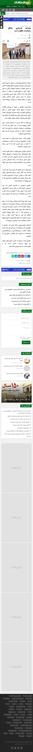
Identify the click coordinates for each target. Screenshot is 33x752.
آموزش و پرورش (28, 696)
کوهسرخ (22, 736)
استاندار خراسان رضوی (18, 698)
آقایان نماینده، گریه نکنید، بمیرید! (22, 304)
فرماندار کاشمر (28, 722)
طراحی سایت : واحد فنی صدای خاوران (23, 744)
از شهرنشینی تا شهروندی (23, 428)
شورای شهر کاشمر (28, 720)
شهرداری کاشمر (20, 717)
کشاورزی (30, 736)
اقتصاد (30, 701)
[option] (16, 392)
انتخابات (23, 701)
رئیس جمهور (12, 712)
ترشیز (8, 704)
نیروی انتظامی (13, 731)
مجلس (9, 722)
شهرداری (30, 717)
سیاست (23, 714)
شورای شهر (11, 717)
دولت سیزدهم (22, 712)
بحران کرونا (29, 704)
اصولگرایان (6, 698)
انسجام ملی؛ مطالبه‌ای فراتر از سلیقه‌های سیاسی (18, 431)
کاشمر (12, 733)
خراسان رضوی (28, 709)
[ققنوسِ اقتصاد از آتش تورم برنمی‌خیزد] (16, 368)
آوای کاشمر (29, 698)
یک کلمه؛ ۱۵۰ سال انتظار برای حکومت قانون (19, 295)
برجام (21, 704)
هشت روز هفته (20, 733)
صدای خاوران (17, 720)
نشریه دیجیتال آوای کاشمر (26, 731)
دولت (30, 712)
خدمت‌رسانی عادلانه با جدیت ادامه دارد (20, 298)
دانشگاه (12, 709)
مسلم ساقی (29, 728)
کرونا (6, 733)
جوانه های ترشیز (21, 706)
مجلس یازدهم (15, 725)
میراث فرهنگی (19, 728)
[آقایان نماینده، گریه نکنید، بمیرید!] (16, 375)
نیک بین (30, 733)
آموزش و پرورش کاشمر (16, 696)
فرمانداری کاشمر (18, 722)
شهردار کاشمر (8, 714)
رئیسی (30, 714)
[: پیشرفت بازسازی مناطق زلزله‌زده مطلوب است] (4, 41)
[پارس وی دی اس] (16, 19)
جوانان (30, 706)
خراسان (12, 706)
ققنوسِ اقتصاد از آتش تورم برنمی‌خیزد (20, 301)
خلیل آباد (20, 709)
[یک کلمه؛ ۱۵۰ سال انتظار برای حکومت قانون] (16, 361)
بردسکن (14, 704)
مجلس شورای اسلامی (27, 725)
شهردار (16, 714)
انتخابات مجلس (13, 701)
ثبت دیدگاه (26, 342)
